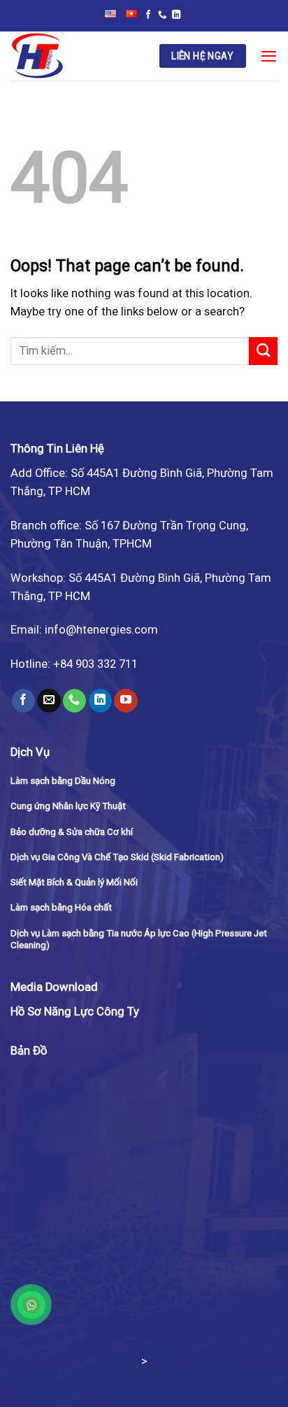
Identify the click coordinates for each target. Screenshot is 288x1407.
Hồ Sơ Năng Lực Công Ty (74, 1011)
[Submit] (263, 351)
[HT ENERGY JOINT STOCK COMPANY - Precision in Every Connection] (74, 55)
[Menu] (269, 55)
